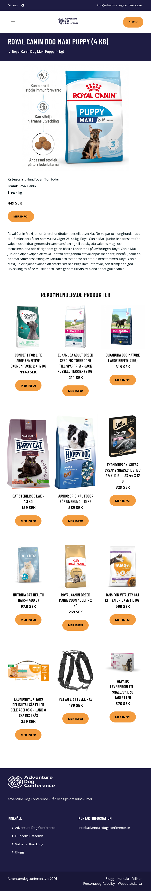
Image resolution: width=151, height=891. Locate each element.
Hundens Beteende (29, 836)
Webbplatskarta (130, 883)
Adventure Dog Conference (35, 828)
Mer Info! (20, 216)
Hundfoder (35, 179)
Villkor (137, 878)
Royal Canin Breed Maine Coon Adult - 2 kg (75, 600)
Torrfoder (51, 179)
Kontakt (123, 878)
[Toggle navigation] (13, 21)
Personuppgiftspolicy (99, 883)
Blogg (19, 852)
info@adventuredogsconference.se (119, 5)
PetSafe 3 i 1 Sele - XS (75, 699)
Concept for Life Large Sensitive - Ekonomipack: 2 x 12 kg (28, 360)
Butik (133, 22)
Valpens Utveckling (29, 844)
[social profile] (23, 5)
